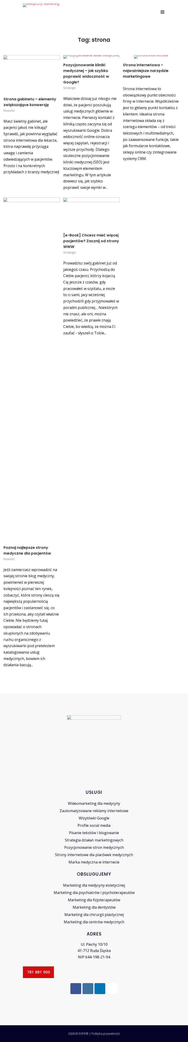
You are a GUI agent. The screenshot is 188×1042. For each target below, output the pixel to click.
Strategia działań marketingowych (94, 840)
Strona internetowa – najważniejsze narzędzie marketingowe (146, 70)
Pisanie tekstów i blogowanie (94, 832)
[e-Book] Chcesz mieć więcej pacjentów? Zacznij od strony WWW (91, 241)
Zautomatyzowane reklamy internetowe (94, 810)
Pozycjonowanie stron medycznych (94, 847)
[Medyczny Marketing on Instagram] (88, 988)
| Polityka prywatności (104, 1033)
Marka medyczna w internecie (94, 862)
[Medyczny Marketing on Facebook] (75, 988)
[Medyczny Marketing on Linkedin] (99, 988)
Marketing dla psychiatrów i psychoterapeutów (94, 892)
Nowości (9, 110)
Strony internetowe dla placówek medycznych (94, 854)
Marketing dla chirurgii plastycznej (94, 914)
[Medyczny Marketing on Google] (112, 988)
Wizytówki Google (94, 818)
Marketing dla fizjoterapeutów (94, 899)
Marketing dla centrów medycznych (94, 921)
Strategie (69, 88)
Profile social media (94, 825)
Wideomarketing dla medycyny (94, 803)
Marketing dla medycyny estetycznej (94, 885)
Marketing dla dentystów (94, 907)
